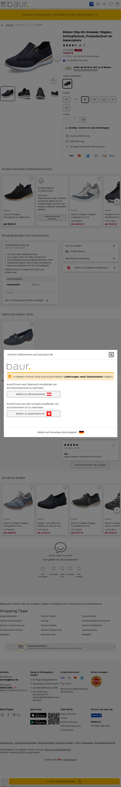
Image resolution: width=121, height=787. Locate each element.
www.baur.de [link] (58, 432)
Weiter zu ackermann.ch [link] (30, 414)
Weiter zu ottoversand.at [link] (30, 394)
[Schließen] (111, 354)
